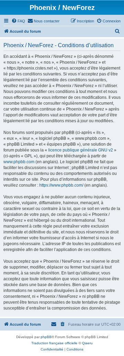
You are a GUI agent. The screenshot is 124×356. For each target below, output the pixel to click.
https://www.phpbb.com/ (61, 185)
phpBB (46, 337)
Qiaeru (87, 343)
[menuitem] (18, 21)
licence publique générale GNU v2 (80, 150)
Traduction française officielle (54, 343)
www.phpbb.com (18, 161)
